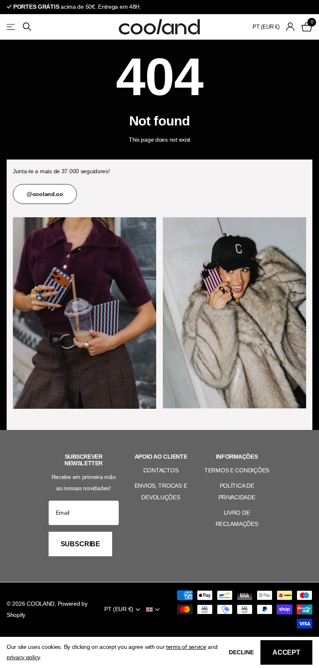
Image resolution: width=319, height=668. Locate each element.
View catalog (11, 27)
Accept (286, 652)
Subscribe (81, 544)
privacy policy (23, 657)
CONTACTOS (160, 470)
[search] (27, 26)
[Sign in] (290, 26)
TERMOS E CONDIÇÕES (236, 470)
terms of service (186, 646)
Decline (241, 652)
